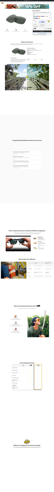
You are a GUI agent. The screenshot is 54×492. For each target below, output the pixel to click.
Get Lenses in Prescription (42, 33)
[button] (29, 18)
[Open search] (38, 3)
